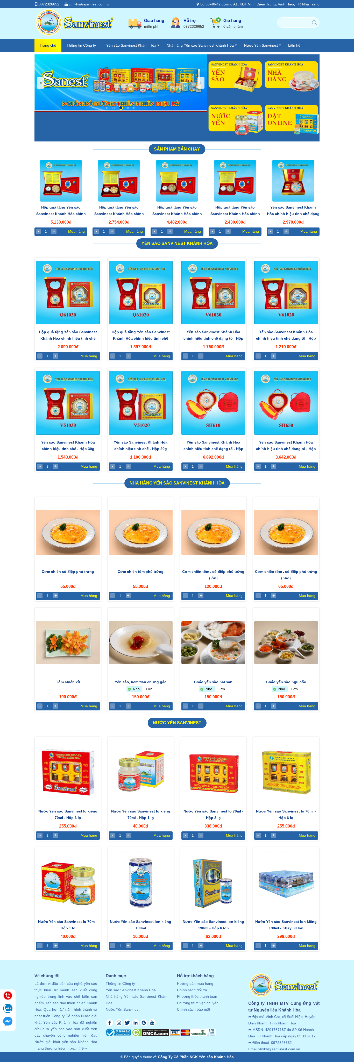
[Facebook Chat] (8, 1022)
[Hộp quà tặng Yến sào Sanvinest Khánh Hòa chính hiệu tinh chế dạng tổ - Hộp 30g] (68, 292)
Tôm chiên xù (68, 682)
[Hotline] (8, 996)
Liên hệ (294, 45)
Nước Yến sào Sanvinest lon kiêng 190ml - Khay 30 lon (286, 925)
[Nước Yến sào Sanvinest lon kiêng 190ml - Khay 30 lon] (286, 882)
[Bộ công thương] (119, 1033)
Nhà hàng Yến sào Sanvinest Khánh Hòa (200, 45)
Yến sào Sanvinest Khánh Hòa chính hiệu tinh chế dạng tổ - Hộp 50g (286, 446)
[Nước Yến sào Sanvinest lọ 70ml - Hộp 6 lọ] (286, 772)
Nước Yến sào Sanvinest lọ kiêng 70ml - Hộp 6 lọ (67, 814)
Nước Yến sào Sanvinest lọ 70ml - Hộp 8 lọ (213, 814)
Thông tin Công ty (81, 45)
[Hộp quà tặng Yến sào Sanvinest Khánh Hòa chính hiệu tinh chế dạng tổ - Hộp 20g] (141, 292)
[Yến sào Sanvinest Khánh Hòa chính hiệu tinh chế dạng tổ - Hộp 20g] (286, 292)
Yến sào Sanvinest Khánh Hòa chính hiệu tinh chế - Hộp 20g (140, 445)
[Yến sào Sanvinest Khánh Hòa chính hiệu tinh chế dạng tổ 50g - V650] (293, 181)
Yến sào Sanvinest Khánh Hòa (131, 45)
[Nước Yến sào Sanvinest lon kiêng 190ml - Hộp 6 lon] (213, 882)
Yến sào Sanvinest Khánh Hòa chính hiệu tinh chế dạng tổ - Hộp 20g (286, 336)
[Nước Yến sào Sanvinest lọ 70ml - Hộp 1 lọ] (68, 882)
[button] (107, 108)
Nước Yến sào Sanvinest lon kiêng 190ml (140, 925)
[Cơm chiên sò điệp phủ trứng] (68, 532)
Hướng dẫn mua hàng (195, 983)
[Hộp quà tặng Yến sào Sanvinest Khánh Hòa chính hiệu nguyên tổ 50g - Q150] (235, 181)
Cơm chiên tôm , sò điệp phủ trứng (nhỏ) (286, 574)
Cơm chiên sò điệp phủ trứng (68, 571)
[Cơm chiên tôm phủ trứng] (141, 532)
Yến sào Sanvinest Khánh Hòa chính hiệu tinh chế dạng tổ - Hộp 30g (213, 336)
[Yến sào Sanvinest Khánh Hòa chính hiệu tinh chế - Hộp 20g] (141, 403)
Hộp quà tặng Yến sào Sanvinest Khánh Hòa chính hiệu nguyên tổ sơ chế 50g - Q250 (119, 211)
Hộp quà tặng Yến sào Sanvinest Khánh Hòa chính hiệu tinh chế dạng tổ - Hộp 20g (141, 336)
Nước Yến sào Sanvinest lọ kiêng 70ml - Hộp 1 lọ (140, 814)
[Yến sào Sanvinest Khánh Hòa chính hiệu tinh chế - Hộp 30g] (68, 403)
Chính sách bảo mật (193, 1009)
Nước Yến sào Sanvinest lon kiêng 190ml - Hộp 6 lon (213, 925)
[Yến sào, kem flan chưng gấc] (141, 642)
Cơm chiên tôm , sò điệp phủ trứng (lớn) (213, 574)
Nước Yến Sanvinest (261, 45)
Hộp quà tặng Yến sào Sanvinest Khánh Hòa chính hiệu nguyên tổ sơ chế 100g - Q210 (61, 211)
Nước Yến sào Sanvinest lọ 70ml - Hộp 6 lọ (286, 814)
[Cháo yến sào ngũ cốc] (286, 642)
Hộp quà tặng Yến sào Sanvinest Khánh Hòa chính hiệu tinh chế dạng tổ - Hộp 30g (68, 336)
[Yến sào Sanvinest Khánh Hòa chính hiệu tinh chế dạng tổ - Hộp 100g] (213, 403)
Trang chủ (48, 45)
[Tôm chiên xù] (68, 642)
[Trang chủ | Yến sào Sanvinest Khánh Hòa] (74, 35)
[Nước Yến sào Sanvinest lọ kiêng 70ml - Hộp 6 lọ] (68, 772)
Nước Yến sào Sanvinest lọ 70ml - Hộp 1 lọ (68, 925)
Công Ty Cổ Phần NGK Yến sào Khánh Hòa (196, 1057)
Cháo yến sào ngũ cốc (286, 682)
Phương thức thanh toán (197, 996)
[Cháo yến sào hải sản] (213, 642)
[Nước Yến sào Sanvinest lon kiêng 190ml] (141, 882)
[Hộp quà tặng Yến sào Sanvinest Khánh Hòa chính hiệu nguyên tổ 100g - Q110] (177, 181)
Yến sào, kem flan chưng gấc (140, 682)
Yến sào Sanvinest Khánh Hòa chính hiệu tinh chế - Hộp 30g (68, 445)
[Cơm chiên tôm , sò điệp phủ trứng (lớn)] (213, 532)
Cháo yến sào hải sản (213, 682)
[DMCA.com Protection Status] (150, 1033)
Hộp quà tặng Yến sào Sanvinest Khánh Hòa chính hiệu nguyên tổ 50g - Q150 (235, 211)
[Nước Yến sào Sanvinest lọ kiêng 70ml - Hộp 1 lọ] (141, 772)
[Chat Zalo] (8, 1009)
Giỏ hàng (233, 23)
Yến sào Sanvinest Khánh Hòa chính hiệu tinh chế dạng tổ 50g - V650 (293, 211)
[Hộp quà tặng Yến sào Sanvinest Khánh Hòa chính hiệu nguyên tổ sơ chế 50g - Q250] (119, 181)
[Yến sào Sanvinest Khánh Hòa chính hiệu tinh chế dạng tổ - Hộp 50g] (286, 403)
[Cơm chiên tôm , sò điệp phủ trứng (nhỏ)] (286, 532)
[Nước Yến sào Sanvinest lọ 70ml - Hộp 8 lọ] (213, 772)
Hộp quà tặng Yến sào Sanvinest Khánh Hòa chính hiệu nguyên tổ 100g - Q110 (177, 211)
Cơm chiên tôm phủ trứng (141, 571)
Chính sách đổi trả (192, 990)
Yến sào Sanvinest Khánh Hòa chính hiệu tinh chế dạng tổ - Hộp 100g (213, 446)
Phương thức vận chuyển (197, 1003)
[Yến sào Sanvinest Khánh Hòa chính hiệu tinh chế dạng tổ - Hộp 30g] (213, 292)
